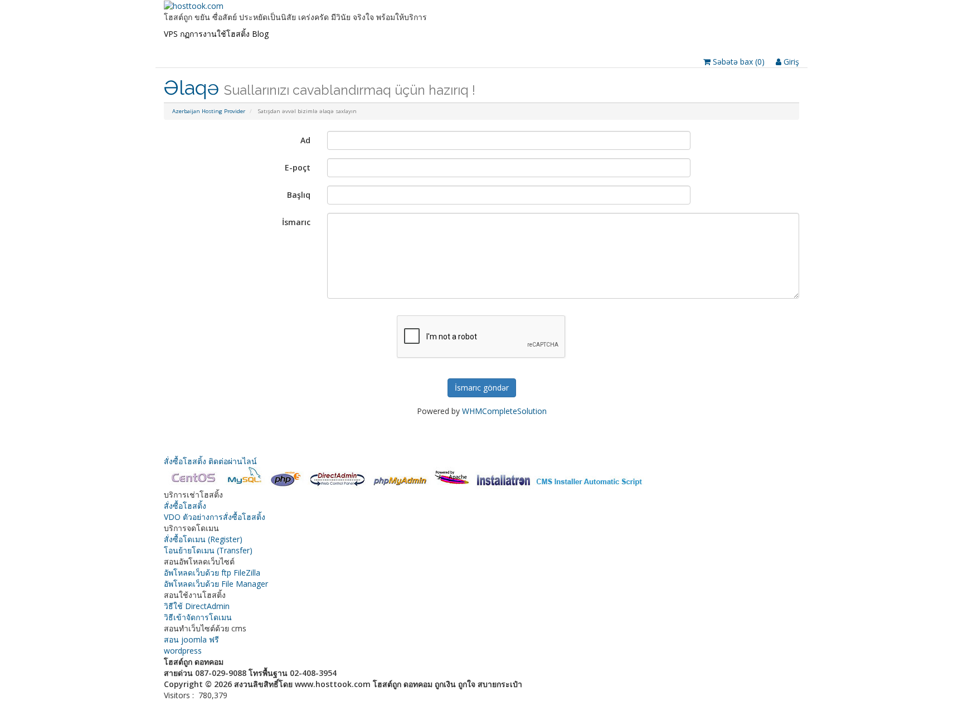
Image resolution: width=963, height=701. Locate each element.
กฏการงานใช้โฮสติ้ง (215, 33)
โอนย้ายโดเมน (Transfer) (208, 550)
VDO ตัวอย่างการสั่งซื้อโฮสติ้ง (214, 517)
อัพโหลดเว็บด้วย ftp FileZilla (212, 572)
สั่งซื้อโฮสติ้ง (186, 461)
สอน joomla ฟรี (191, 639)
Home (175, 45)
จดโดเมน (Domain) (296, 45)
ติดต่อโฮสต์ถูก (502, 45)
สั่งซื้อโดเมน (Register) (203, 539)
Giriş (790, 61)
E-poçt (297, 167)
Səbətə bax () (738, 61)
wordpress (183, 650)
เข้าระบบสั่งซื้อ (358, 45)
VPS (171, 33)
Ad (305, 140)
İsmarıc (296, 222)
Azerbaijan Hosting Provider (208, 111)
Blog (260, 33)
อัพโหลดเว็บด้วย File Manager (216, 583)
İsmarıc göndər (482, 387)
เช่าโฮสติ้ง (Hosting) (224, 45)
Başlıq (298, 194)
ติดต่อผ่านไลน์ (232, 461)
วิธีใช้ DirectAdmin (197, 606)
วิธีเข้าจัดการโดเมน (198, 617)
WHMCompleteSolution (504, 411)
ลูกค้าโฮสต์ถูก (452, 45)
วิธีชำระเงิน (406, 45)
